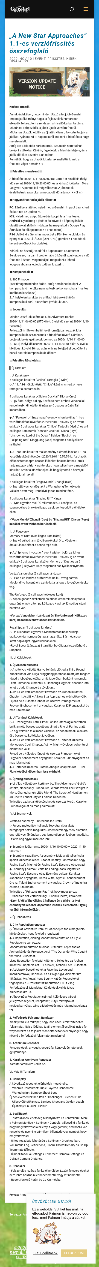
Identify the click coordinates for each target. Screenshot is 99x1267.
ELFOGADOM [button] (74, 1253)
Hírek (71, 58)
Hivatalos (18, 61)
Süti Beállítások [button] (45, 1253)
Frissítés (55, 58)
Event (40, 58)
